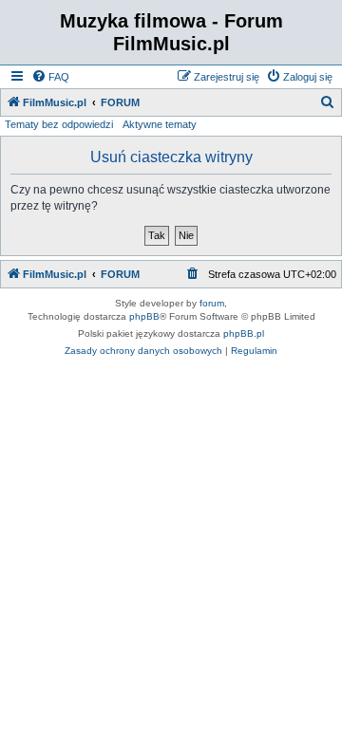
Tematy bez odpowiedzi (59, 124)
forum (212, 303)
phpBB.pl (243, 333)
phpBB (144, 316)
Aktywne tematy (160, 124)
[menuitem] (50, 76)
